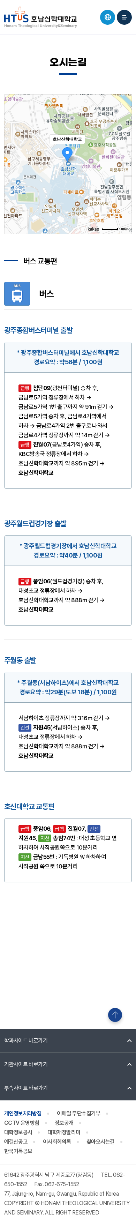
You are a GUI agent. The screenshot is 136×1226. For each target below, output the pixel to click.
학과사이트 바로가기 (26, 1040)
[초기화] (123, 176)
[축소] (123, 163)
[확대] (123, 151)
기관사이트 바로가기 (26, 1064)
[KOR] (107, 17)
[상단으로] (115, 1015)
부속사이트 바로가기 (26, 1088)
